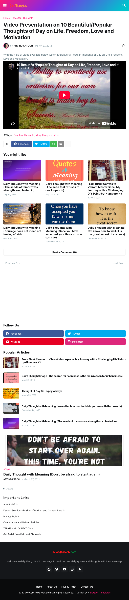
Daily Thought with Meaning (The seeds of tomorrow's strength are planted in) (21, 187)
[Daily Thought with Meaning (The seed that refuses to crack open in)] (64, 170)
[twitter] (57, 569)
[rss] (80, 569)
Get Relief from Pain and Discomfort (22, 534)
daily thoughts (44, 135)
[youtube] (64, 569)
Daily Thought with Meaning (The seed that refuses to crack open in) (64, 187)
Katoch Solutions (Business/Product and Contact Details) (34, 510)
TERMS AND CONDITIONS (18, 528)
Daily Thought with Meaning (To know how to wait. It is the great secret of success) (106, 231)
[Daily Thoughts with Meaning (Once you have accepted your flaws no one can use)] (64, 213)
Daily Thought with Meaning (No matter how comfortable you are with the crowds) (72, 406)
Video (57, 135)
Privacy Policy (11, 516)
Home (6, 18)
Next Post (118, 263)
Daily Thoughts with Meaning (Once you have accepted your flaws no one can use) (64, 232)
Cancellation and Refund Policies (21, 522)
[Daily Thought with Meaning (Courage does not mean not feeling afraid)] (22, 213)
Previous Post (12, 263)
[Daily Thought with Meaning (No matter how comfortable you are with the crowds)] (11, 408)
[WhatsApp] (53, 144)
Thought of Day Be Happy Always (42, 391)
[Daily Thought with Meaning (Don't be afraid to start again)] (64, 450)
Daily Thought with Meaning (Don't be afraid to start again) (51, 474)
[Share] (123, 46)
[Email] (61, 144)
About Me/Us (10, 504)
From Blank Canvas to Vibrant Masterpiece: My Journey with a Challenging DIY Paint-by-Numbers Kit (105, 188)
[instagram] (72, 569)
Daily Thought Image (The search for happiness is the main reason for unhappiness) (72, 376)
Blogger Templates (100, 592)
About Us (52, 586)
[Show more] (68, 144)
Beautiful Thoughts (22, 18)
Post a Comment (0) (64, 252)
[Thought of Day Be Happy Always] (11, 393)
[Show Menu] (4, 5)
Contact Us (87, 586)
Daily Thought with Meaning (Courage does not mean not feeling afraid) (22, 231)
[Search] (124, 5)
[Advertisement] (64, 294)
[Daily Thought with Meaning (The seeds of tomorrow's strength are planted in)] (22, 170)
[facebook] (49, 569)
